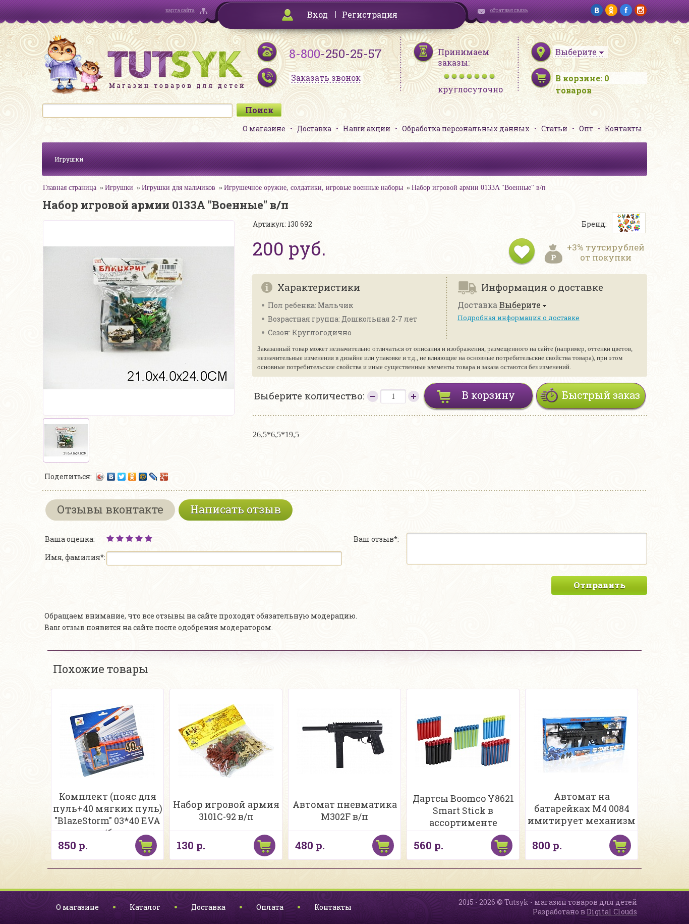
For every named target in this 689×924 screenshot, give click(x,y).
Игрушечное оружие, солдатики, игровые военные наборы (313, 187)
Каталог (145, 907)
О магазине (264, 128)
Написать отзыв (235, 509)
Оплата (269, 907)
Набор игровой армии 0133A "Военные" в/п (479, 187)
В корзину (488, 394)
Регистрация (369, 14)
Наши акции (366, 128)
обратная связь (509, 10)
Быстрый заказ (601, 394)
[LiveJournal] (153, 476)
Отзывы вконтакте (110, 509)
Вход (317, 14)
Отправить (599, 585)
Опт (586, 128)
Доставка (314, 128)
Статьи (554, 128)
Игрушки (69, 159)
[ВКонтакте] (111, 476)
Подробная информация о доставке (518, 317)
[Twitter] (122, 476)
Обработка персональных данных (466, 128)
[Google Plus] (164, 476)
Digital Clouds (612, 911)
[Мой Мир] (143, 476)
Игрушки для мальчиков (178, 187)
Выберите (520, 305)
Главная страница (69, 187)
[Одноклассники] (132, 476)
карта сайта (180, 10)
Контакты (623, 128)
